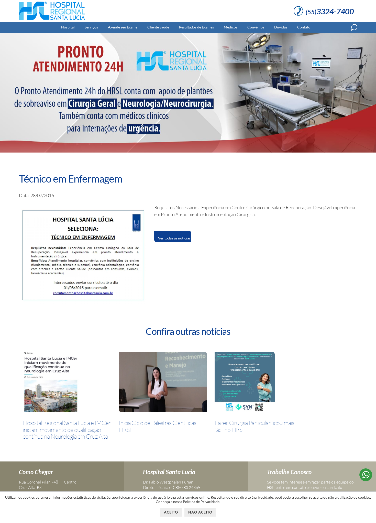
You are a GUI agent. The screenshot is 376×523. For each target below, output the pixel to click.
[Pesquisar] (354, 27)
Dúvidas (280, 27)
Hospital (68, 27)
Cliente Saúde (158, 27)
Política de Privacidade (201, 501)
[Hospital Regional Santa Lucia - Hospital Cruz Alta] (52, 20)
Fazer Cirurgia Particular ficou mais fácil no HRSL (254, 426)
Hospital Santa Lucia (169, 472)
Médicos (230, 27)
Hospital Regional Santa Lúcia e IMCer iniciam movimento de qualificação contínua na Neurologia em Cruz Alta (66, 429)
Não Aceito (200, 512)
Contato (303, 27)
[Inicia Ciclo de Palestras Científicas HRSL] (163, 383)
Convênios (255, 27)
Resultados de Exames (196, 27)
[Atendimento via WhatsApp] (365, 479)
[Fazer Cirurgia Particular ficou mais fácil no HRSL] (245, 383)
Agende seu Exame (122, 27)
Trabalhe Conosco (289, 472)
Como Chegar (36, 472)
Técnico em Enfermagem (70, 179)
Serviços (91, 27)
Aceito (171, 512)
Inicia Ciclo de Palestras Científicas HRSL (157, 426)
